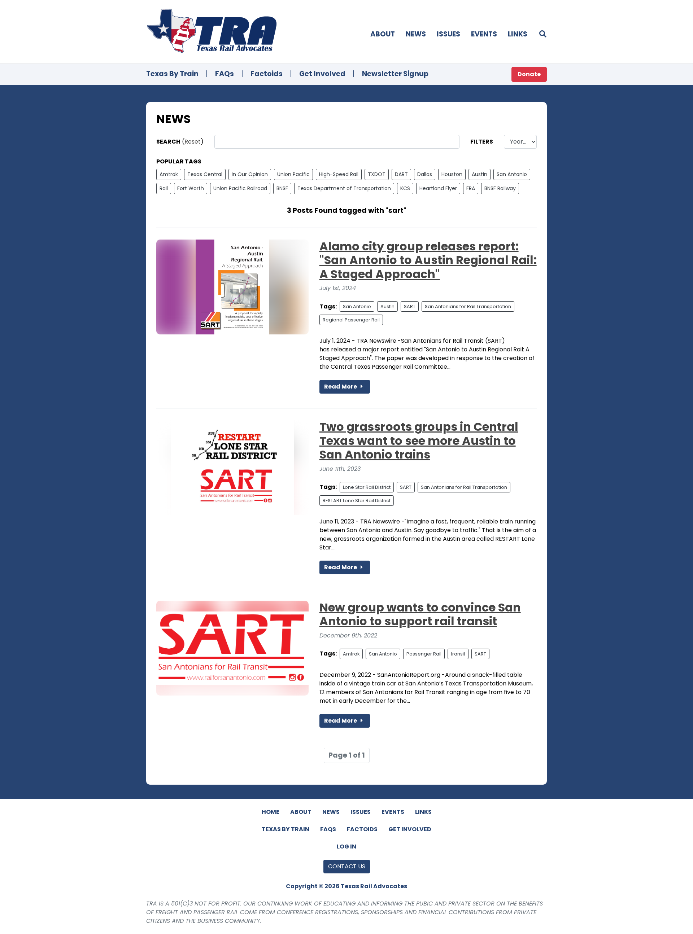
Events (484, 34)
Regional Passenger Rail (351, 320)
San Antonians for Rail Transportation (468, 306)
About (382, 34)
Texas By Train (172, 74)
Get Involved (322, 74)
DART (401, 174)
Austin (479, 174)
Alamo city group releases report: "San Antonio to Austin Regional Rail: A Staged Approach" (428, 260)
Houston (451, 174)
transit (458, 654)
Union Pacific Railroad (240, 188)
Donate (529, 74)
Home (270, 812)
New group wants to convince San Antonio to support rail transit (420, 614)
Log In (346, 846)
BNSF (282, 188)
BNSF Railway (500, 188)
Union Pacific (293, 174)
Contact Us (346, 866)
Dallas (424, 174)
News (416, 34)
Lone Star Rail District (367, 487)
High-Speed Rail (338, 174)
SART (409, 306)
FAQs (224, 74)
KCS (405, 188)
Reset (192, 141)
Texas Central (204, 174)
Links (517, 34)
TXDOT (376, 174)
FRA (470, 188)
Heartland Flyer (438, 188)
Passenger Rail (423, 654)
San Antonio (512, 174)
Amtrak (169, 174)
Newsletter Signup (395, 74)
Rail (164, 188)
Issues (448, 34)
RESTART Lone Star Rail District (357, 500)
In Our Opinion (250, 174)
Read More (341, 386)
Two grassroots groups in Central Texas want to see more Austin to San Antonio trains (418, 440)
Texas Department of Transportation (344, 188)
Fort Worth (190, 188)
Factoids (266, 74)
